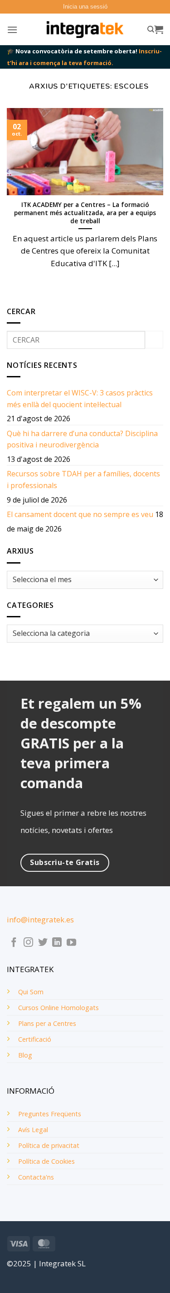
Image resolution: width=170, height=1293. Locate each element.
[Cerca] (150, 29)
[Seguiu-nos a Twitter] (43, 943)
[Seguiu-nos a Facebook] (14, 943)
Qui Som (31, 991)
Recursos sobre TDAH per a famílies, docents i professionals (83, 479)
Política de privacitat (48, 1145)
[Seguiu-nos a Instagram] (28, 943)
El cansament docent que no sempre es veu (80, 514)
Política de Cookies (46, 1161)
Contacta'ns (36, 1177)
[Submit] (154, 339)
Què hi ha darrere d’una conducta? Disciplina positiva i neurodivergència (82, 439)
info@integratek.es (40, 919)
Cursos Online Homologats (58, 1007)
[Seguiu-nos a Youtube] (71, 943)
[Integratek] (85, 29)
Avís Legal (33, 1129)
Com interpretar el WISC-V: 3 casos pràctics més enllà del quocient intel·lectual (80, 398)
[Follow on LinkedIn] (57, 943)
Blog (25, 1055)
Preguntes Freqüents (49, 1114)
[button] (85, 7)
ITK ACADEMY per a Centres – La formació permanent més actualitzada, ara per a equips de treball (85, 213)
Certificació (34, 1039)
